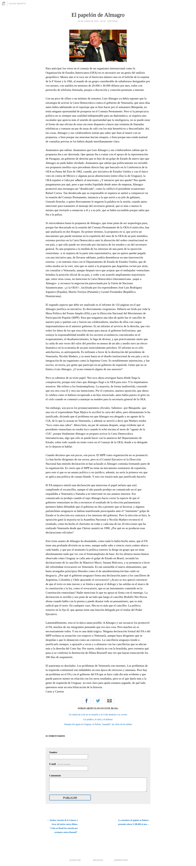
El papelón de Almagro (98, 15)
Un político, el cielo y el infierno (98, 719)
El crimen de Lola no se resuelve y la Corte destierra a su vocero (98, 714)
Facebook (86, 701)
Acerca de (75, 860)
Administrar (121, 860)
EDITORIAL (112, 21)
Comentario (55, 775)
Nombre (53, 752)
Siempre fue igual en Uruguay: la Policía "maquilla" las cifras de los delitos (98, 724)
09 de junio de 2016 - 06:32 (92, 21)
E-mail (60, 764)
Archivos (98, 860)
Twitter (98, 701)
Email (109, 701)
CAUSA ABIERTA (17, 3)
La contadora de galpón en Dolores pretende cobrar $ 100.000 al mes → (134, 822)
